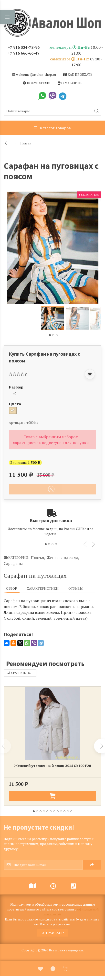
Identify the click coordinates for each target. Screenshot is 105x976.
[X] (20, 643)
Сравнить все (21, 673)
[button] (50, 335)
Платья (38, 557)
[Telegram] (41, 643)
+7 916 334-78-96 (24, 47)
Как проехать (80, 74)
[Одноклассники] (13, 643)
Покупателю (38, 83)
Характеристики (43, 588)
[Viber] (34, 643)
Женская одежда (63, 557)
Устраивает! (52, 933)
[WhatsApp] (27, 643)
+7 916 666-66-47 (24, 53)
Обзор (11, 588)
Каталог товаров (55, 128)
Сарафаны (13, 563)
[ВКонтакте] (7, 643)
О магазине (71, 83)
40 (14, 393)
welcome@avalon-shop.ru (35, 74)
